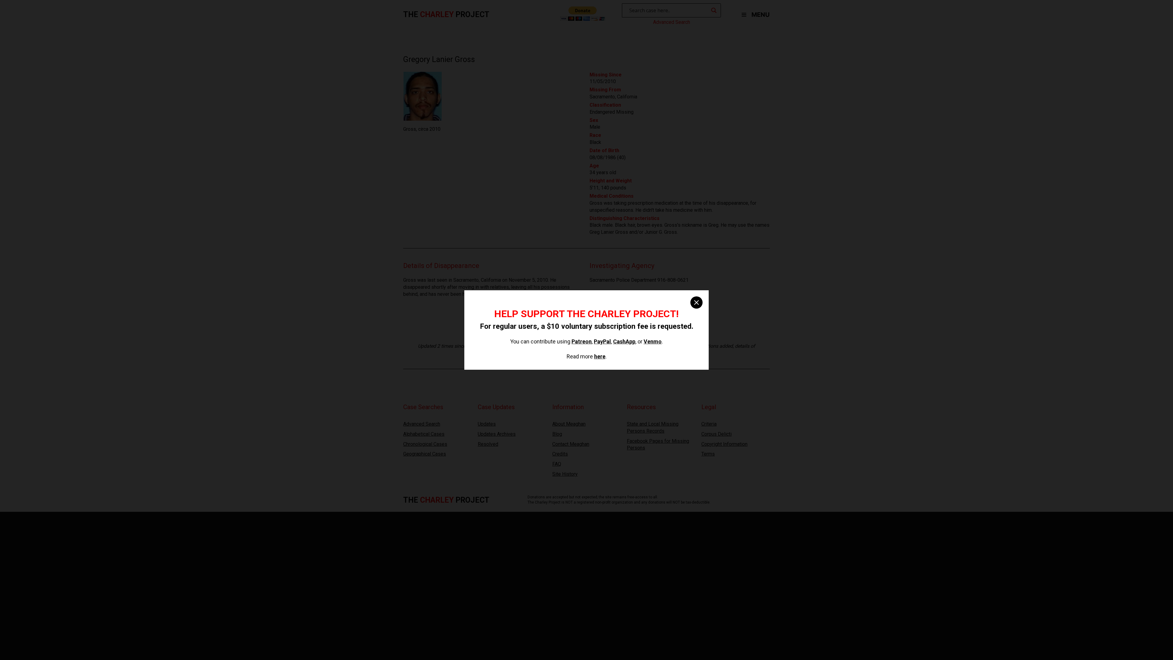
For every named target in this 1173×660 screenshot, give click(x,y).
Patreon (582, 341)
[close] (696, 302)
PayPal (602, 341)
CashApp (624, 341)
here (599, 356)
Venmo (653, 341)
